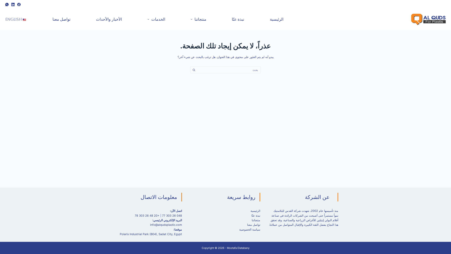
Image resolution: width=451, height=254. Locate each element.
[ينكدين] (13, 4)
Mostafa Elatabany (238, 248)
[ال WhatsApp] (7, 4)
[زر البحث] (193, 69)
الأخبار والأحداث (109, 19)
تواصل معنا (61, 19)
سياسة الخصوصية (249, 229)
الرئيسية (276, 19)
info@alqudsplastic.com (166, 224)
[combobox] (229, 69)
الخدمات (158, 19)
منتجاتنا (200, 19)
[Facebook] (19, 4)
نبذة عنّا (238, 19)
